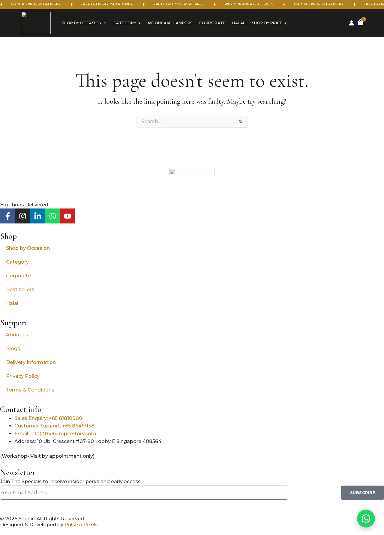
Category (124, 23)
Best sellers (20, 289)
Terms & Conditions (30, 390)
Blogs (13, 348)
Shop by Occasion (82, 23)
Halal (238, 23)
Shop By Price (267, 23)
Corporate (212, 23)
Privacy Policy (23, 376)
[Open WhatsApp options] (366, 519)
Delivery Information (31, 362)
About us (17, 335)
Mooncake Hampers (170, 23)
